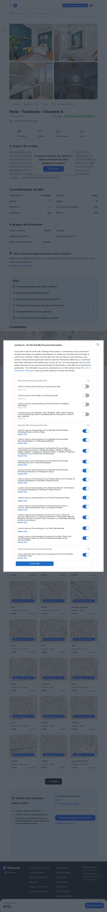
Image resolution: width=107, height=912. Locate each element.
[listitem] (53, 380)
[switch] (85, 386)
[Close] (98, 345)
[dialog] (53, 456)
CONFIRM (35, 564)
